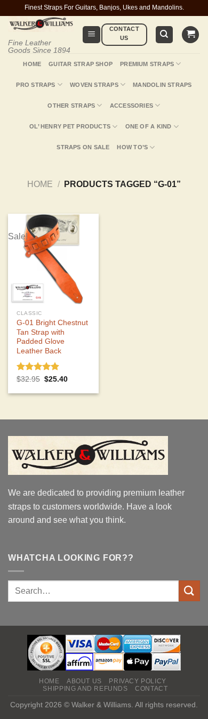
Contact (151, 688)
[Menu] (91, 35)
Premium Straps (147, 64)
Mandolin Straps (162, 85)
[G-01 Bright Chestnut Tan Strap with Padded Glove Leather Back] (53, 259)
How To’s (132, 147)
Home (32, 64)
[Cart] (190, 35)
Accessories (131, 105)
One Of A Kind (148, 126)
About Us (84, 681)
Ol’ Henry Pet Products (69, 126)
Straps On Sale (83, 147)
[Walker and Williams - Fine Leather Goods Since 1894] (41, 24)
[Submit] (189, 590)
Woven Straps (94, 85)
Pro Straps (35, 85)
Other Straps (71, 105)
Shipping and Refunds (85, 688)
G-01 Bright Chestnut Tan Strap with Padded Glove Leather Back (52, 337)
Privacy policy (137, 681)
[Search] (164, 35)
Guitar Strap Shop (81, 64)
